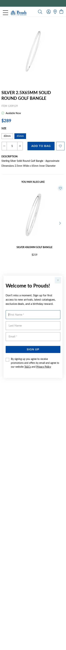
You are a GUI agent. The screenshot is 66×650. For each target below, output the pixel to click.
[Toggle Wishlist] (60, 188)
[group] (33, 3)
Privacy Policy (43, 367)
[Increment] (20, 146)
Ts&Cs (27, 367)
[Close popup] (58, 280)
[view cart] (61, 12)
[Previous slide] (5, 223)
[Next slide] (60, 223)
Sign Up (33, 349)
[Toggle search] (40, 11)
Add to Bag (41, 146)
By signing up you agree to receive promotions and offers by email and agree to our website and (35, 363)
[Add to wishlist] (60, 146)
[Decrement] (4, 146)
